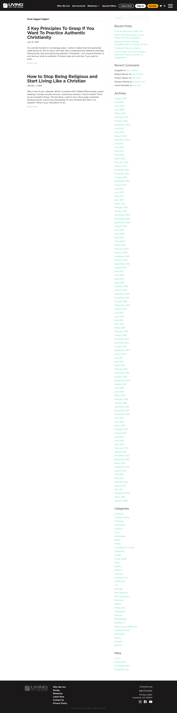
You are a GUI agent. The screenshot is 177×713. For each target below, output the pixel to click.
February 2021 (121, 207)
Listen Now (58, 696)
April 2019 (119, 282)
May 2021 (118, 196)
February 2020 (121, 248)
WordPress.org (121, 669)
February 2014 (121, 448)
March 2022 (120, 158)
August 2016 (120, 384)
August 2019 (120, 267)
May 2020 (119, 237)
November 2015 (121, 410)
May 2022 (119, 151)
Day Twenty (137, 74)
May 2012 (118, 478)
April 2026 (119, 109)
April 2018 (119, 324)
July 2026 (119, 102)
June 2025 (119, 132)
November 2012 (121, 467)
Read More (32, 63)
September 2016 (122, 380)
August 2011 (120, 485)
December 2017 (121, 339)
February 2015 (121, 429)
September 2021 (122, 181)
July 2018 (118, 312)
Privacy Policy (60, 703)
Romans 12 (119, 622)
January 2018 (120, 335)
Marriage (118, 589)
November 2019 (121, 256)
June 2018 (119, 316)
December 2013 (121, 455)
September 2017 (122, 350)
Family (117, 543)
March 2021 (119, 203)
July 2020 (119, 230)
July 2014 (118, 437)
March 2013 (119, 463)
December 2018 (121, 294)
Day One (136, 85)
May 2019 (118, 279)
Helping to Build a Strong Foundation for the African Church (130, 43)
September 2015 (122, 414)
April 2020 (119, 241)
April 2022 (119, 154)
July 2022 (119, 143)
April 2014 (119, 444)
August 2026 (120, 98)
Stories (117, 637)
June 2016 (119, 388)
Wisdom (118, 641)
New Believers (121, 592)
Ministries (57, 693)
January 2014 (120, 451)
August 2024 (120, 136)
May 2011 (118, 489)
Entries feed (120, 662)
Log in (117, 658)
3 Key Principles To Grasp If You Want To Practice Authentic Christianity (60, 32)
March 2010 (119, 497)
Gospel (117, 555)
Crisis (116, 532)
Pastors (117, 604)
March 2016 (119, 395)
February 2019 (121, 286)
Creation (118, 528)
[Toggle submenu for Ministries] (98, 6)
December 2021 (121, 169)
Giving (56, 690)
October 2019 (120, 260)
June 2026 (119, 106)
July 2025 (119, 128)
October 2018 (120, 301)
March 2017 (119, 365)
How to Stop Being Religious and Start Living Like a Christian (62, 78)
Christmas (119, 521)
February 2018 (121, 331)
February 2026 (121, 117)
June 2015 (119, 421)
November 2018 (121, 297)
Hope (116, 562)
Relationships (120, 619)
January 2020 (121, 252)
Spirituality (119, 634)
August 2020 (120, 226)
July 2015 (118, 418)
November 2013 (121, 459)
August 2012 (120, 470)
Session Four (139, 81)
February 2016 (121, 399)
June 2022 (119, 147)
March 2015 (119, 425)
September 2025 (122, 124)
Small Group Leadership (125, 626)
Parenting (119, 600)
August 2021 (120, 185)
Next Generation (122, 596)
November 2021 (121, 173)
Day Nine (136, 78)
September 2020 (122, 222)
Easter (117, 540)
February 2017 (121, 369)
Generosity (119, 551)
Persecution (119, 607)
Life (116, 585)
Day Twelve (131, 70)
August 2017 (120, 354)
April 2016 (119, 391)
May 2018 (118, 320)
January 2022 (120, 166)
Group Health (120, 558)
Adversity (118, 513)
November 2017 (121, 342)
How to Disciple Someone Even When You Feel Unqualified (129, 36)
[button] (164, 6)
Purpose (118, 615)
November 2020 (122, 218)
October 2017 (120, 346)
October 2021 (120, 177)
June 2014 (119, 440)
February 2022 (121, 162)
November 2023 (122, 139)
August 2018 (120, 309)
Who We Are (59, 687)
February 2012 (121, 482)
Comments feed (121, 665)
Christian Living (121, 517)
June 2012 (119, 474)
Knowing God (121, 577)
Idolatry (118, 570)
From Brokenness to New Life (128, 31)
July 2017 (118, 358)
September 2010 (122, 493)
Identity (118, 566)
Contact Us (58, 700)
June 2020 (119, 233)
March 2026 (120, 113)
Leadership (119, 581)
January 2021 (120, 211)
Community (119, 525)
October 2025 (121, 121)
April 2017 (119, 361)
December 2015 (121, 406)
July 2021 (118, 188)
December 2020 (122, 215)
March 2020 (120, 245)
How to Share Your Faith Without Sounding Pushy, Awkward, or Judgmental (130, 55)
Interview (118, 574)
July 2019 (118, 271)
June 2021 (119, 192)
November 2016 (121, 373)
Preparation (119, 611)
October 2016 (120, 376)
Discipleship (120, 536)
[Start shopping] (160, 6)
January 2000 (121, 500)
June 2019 (119, 275)
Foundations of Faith (124, 547)
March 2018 (119, 327)
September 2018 (122, 305)
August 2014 (120, 433)
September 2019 (122, 264)
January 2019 (120, 290)
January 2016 (120, 403)
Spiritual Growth (122, 630)
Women (118, 645)
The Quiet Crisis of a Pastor (127, 48)
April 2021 (119, 200)
